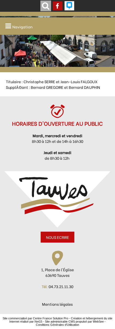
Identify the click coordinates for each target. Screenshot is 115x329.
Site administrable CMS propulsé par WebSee (74, 321)
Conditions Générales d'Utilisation (57, 324)
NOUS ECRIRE (57, 237)
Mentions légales (57, 304)
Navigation (22, 26)
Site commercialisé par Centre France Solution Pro (35, 318)
